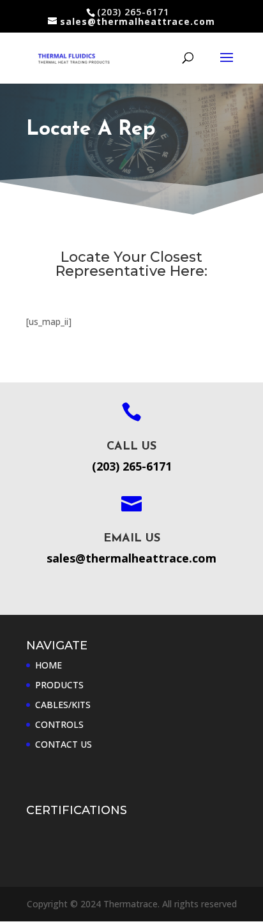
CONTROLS (59, 724)
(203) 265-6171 (132, 466)
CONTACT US (63, 744)
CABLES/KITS (63, 705)
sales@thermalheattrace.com (131, 558)
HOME (48, 665)
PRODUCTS (59, 685)
